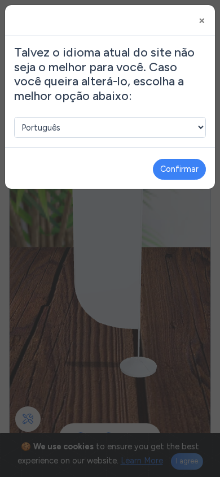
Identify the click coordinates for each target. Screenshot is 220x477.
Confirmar (179, 169)
